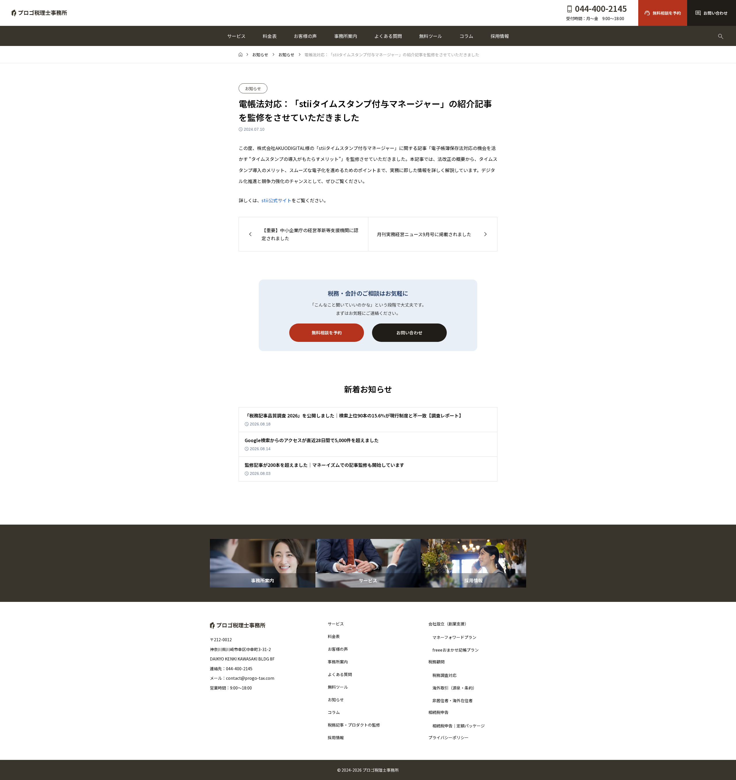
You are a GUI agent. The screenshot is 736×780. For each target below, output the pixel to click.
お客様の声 (305, 35)
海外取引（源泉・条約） (454, 688)
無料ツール (430, 35)
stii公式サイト (277, 200)
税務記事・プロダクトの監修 (354, 725)
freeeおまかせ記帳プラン (455, 650)
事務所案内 (345, 35)
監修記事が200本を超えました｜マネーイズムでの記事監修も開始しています (324, 464)
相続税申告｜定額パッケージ (458, 726)
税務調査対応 (444, 675)
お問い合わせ (409, 333)
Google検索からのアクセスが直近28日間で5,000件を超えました (312, 440)
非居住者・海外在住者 (452, 700)
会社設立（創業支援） (448, 624)
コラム (466, 35)
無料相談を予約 (327, 333)
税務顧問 (436, 662)
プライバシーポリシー (448, 737)
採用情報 (499, 35)
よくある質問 (388, 35)
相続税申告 (438, 712)
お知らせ (253, 88)
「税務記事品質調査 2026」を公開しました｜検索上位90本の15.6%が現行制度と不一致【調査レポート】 (354, 415)
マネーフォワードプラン (454, 637)
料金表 (270, 35)
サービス (236, 35)
